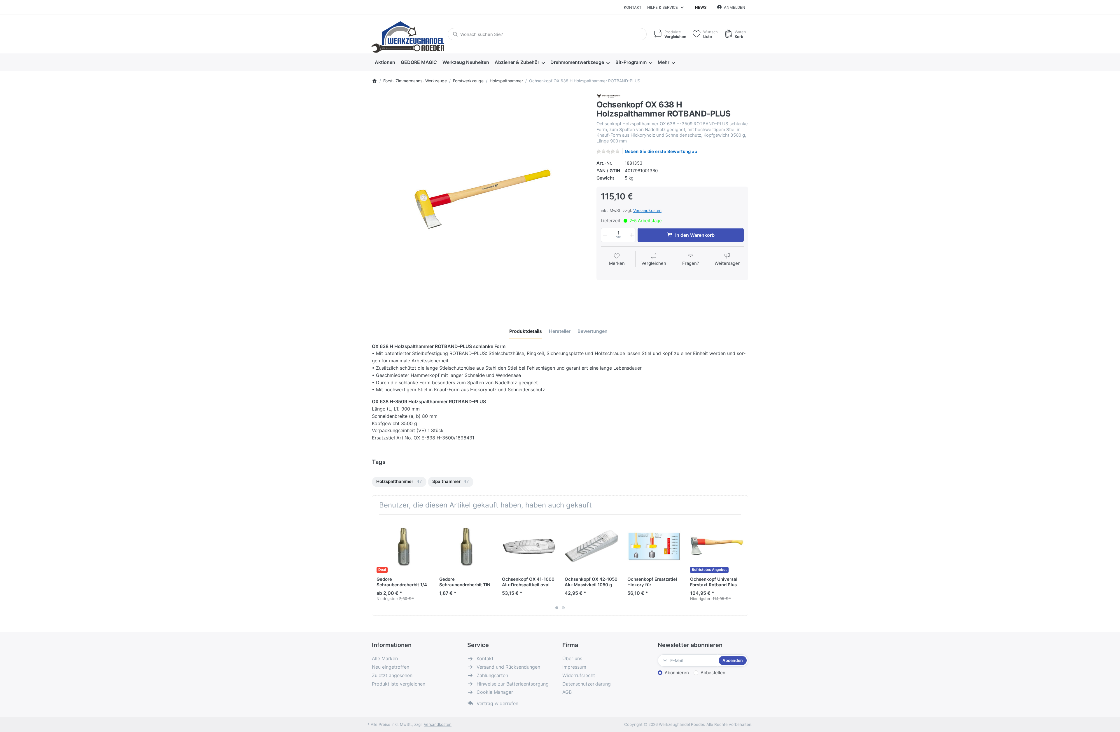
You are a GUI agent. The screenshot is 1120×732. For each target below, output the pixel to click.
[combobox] (547, 34)
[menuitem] (385, 62)
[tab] (525, 331)
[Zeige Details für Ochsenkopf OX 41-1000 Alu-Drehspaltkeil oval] (529, 546)
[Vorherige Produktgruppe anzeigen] (378, 565)
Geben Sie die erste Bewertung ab (661, 151)
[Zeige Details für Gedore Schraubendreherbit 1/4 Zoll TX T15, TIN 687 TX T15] (403, 546)
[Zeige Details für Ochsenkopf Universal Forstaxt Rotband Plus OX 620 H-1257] (717, 546)
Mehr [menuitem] (663, 62)
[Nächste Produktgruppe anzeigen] (741, 565)
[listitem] (480, 201)
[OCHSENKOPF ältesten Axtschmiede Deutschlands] (608, 95)
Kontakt (632, 7)
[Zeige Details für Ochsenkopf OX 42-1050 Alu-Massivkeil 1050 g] (591, 546)
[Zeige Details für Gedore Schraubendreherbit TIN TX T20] (466, 546)
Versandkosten (647, 210)
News (700, 7)
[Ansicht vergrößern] (480, 201)
